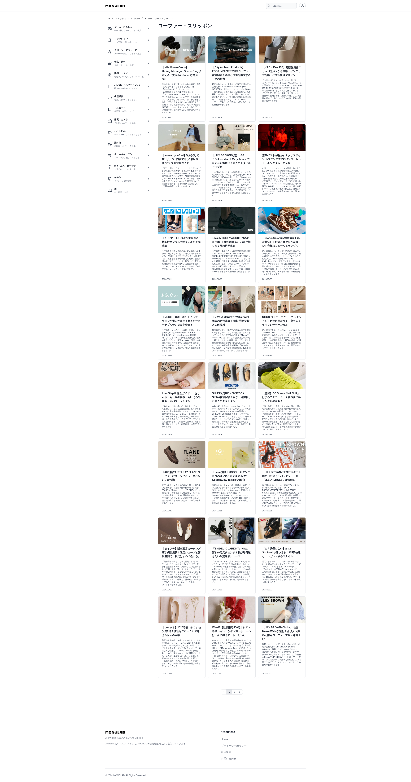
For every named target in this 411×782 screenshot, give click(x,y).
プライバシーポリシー (234, 745)
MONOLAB (119, 775)
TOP (107, 18)
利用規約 (226, 752)
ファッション (122, 18)
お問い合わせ (228, 758)
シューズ (138, 18)
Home (224, 739)
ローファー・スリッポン (160, 18)
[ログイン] (302, 6)
